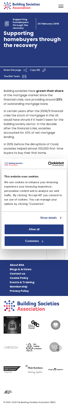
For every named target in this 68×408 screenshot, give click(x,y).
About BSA (17, 265)
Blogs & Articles (20, 269)
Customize (32, 240)
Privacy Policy (19, 291)
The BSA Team (12, 76)
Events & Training (22, 282)
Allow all (34, 229)
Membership (18, 286)
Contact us (17, 273)
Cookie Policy (19, 278)
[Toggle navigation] (61, 6)
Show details (48, 217)
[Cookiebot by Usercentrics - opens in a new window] (48, 164)
